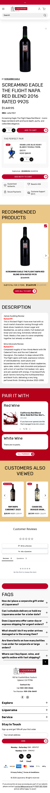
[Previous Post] (20, 429)
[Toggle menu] (3, 8)
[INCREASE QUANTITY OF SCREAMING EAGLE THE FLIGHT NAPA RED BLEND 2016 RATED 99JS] (13, 130)
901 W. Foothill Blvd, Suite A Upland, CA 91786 (25, 678)
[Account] (39, 8)
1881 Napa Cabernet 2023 (13, 508)
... (25, 2)
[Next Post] (30, 429)
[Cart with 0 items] (45, 8)
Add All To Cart (23, 291)
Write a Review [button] (26, 546)
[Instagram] (27, 697)
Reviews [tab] (6, 558)
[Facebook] (22, 697)
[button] (46, 255)
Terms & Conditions (31, 772)
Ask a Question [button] (26, 551)
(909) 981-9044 (41, 787)
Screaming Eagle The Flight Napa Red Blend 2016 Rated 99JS (25, 273)
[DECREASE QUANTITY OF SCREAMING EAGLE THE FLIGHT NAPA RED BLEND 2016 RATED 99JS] (4, 130)
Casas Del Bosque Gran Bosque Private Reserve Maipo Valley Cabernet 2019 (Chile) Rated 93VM (37, 508)
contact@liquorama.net (24, 787)
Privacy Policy (16, 772)
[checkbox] (45, 225)
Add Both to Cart (23, 177)
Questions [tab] (20, 558)
